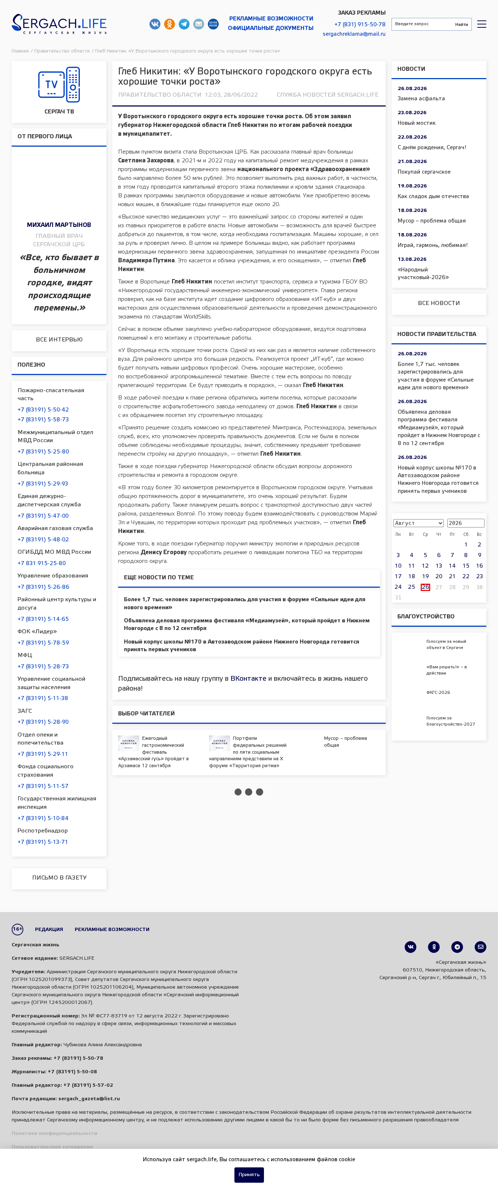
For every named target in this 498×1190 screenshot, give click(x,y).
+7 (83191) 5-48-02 (43, 539)
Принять (249, 1174)
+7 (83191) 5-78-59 (43, 643)
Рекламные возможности (271, 19)
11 (411, 566)
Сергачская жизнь (59, 24)
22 (466, 576)
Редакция (49, 930)
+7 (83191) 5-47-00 (43, 516)
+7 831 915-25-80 (41, 563)
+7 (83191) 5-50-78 (78, 1058)
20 (438, 576)
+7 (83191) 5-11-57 (43, 786)
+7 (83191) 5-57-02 (88, 1085)
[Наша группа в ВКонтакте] (410, 947)
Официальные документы (271, 28)
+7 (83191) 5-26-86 (43, 587)
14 (452, 566)
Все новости (439, 303)
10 (398, 566)
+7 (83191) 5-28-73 (43, 666)
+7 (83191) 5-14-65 (43, 619)
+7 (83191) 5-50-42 (43, 410)
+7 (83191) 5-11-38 (42, 698)
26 (425, 587)
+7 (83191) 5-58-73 (43, 419)
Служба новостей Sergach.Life (327, 95)
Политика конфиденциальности (54, 1133)
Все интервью (59, 340)
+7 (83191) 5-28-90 (43, 722)
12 (425, 566)
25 (411, 587)
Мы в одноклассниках (169, 24)
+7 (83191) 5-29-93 (42, 484)
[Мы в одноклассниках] (434, 947)
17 (398, 576)
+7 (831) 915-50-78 (360, 24)
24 (398, 587)
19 (425, 576)
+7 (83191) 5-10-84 (43, 818)
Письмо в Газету (59, 878)
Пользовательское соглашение (52, 1147)
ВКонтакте (248, 679)
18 (411, 576)
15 (466, 566)
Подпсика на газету (213, 24)
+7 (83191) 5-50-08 (72, 1072)
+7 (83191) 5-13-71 (42, 842)
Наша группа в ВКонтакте (154, 24)
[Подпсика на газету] (480, 947)
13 (439, 566)
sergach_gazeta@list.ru (198, 24)
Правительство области (160, 95)
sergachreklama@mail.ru (354, 34)
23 (479, 576)
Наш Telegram (184, 24)
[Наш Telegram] (457, 947)
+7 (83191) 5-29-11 (42, 754)
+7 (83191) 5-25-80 (43, 452)
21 (452, 576)
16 (479, 566)
